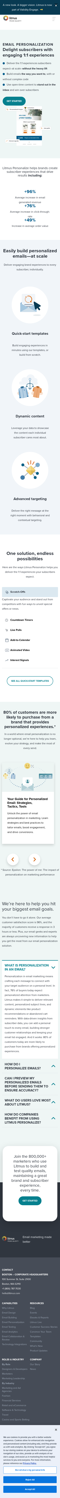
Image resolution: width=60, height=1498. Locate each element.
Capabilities (10, 1303)
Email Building (9, 1317)
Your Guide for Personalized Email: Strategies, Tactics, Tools (27, 803)
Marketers (7, 1373)
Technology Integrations (14, 1344)
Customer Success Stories (44, 1327)
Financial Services (11, 1400)
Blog (32, 1308)
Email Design (9, 1312)
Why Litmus (8, 1308)
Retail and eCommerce (14, 1405)
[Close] (56, 4)
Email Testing (9, 1327)
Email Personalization (13, 1322)
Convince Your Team (41, 1331)
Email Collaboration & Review (13, 1338)
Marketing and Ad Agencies (11, 1389)
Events (33, 1312)
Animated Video (20, 650)
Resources (37, 1303)
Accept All (30, 1489)
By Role (6, 1364)
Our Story (35, 1364)
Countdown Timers (21, 620)
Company (36, 1359)
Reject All (30, 1479)
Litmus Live (36, 1322)
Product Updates (39, 1350)
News (33, 1369)
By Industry (8, 1383)
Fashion (6, 1395)
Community (36, 1341)
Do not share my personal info (30, 1470)
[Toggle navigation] (52, 19)
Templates (35, 1336)
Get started (14, 101)
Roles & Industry (13, 1359)
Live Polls (16, 630)
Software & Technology (14, 1410)
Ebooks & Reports (39, 1317)
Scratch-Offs (17, 592)
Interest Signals (19, 660)
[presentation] (13, 859)
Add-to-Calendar (20, 640)
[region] (30, 1461)
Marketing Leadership (13, 1378)
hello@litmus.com (11, 1293)
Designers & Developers (15, 1369)
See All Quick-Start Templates (30, 681)
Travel (5, 1414)
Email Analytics (10, 1331)
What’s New (36, 1346)
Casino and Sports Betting (15, 1419)
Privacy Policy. (29, 1463)
